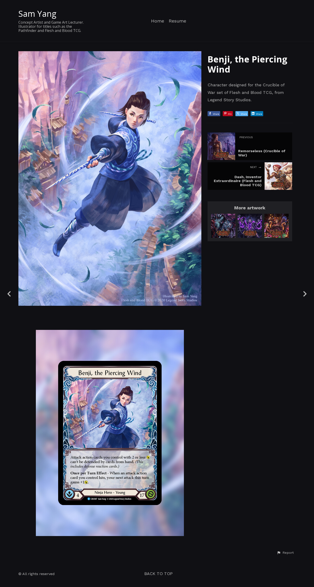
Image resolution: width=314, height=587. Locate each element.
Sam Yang (37, 13)
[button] (285, 553)
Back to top (158, 573)
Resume (177, 21)
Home (157, 21)
